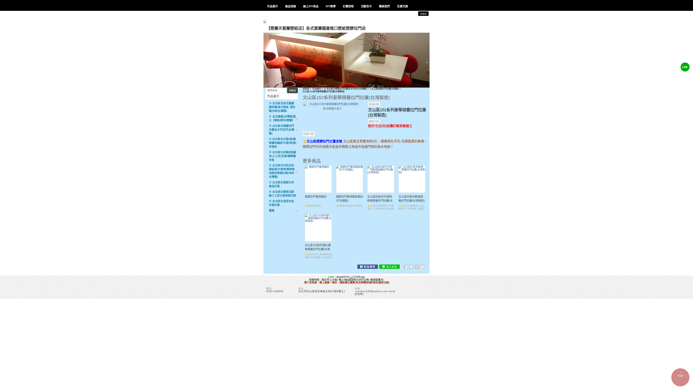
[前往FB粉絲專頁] (367, 267)
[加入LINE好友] (389, 267)
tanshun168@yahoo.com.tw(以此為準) (375, 292)
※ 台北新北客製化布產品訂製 (281, 184)
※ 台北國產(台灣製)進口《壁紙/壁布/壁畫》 (282, 118)
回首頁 (306, 89)
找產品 (292, 90)
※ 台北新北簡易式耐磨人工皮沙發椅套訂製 (282, 193)
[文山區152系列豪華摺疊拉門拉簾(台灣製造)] (333, 104)
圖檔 (271, 210)
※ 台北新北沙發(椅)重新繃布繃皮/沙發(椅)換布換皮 (282, 142)
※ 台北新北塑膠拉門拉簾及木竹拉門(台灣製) (345, 89)
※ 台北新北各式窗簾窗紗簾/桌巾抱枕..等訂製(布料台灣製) (282, 107)
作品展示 (316, 89)
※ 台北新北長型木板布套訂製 (281, 203)
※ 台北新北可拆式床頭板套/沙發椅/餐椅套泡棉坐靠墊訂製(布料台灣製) (282, 171)
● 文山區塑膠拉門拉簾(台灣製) (384, 89)
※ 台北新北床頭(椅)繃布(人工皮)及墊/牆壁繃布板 (282, 156)
